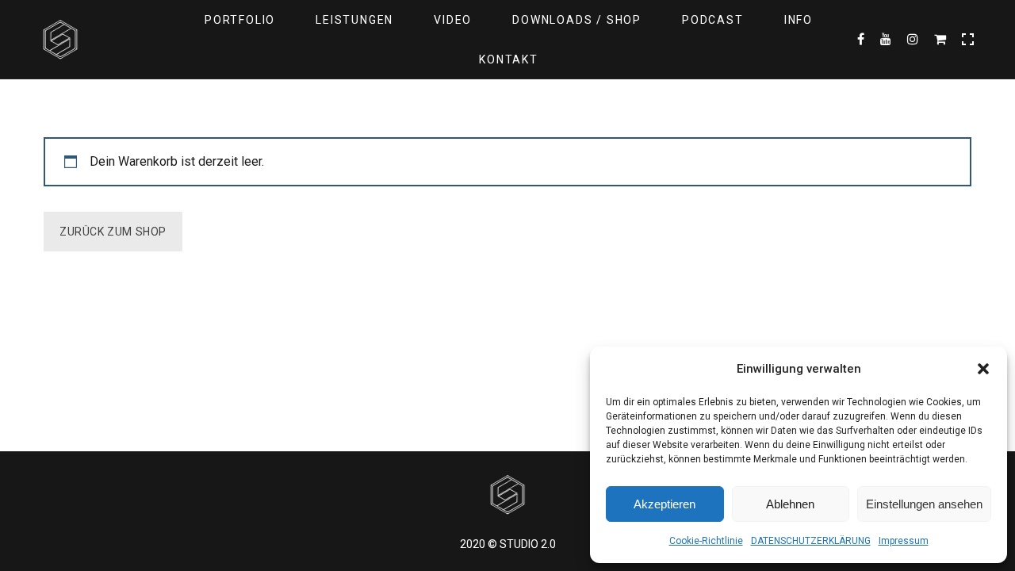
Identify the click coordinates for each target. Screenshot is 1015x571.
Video (453, 19)
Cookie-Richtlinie (706, 540)
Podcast (713, 19)
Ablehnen (790, 504)
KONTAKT (508, 59)
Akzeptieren (664, 504)
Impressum (904, 540)
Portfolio (240, 19)
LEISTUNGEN (354, 19)
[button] (983, 369)
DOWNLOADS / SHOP (577, 19)
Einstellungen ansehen (924, 504)
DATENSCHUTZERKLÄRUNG (811, 540)
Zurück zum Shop (113, 231)
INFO (798, 19)
